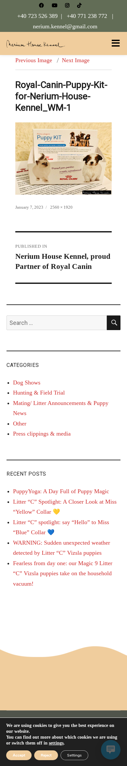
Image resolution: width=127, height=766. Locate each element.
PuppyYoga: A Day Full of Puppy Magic (61, 491)
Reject (46, 755)
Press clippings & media (42, 433)
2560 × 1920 (61, 207)
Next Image (76, 60)
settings (56, 743)
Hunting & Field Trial (39, 392)
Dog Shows (26, 382)
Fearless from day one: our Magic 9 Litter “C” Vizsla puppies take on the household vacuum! (62, 573)
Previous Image (33, 60)
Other (19, 423)
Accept (19, 755)
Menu (115, 43)
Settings (74, 755)
